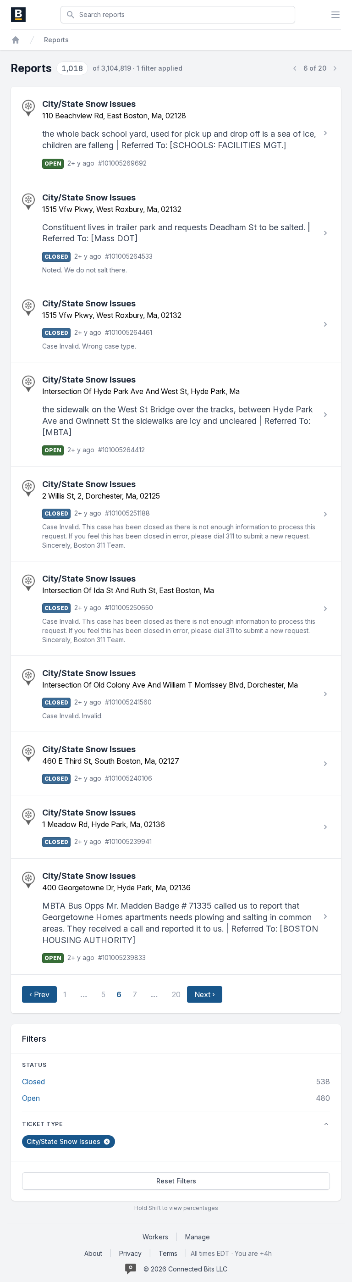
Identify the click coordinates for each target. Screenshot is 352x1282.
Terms (168, 1253)
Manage (197, 1237)
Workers (155, 1237)
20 (176, 994)
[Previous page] (295, 68)
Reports (56, 40)
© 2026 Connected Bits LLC (185, 1269)
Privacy (130, 1253)
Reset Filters (176, 1181)
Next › (204, 994)
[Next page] (334, 68)
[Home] (15, 39)
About (93, 1253)
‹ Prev (39, 994)
